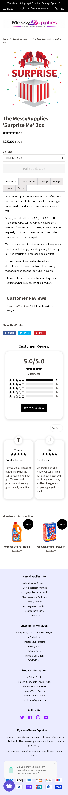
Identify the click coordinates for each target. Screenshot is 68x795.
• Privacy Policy (34, 646)
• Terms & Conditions (34, 655)
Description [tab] (10, 181)
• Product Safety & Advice (34, 700)
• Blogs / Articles (34, 601)
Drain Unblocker (20, 39)
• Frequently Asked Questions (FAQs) (34, 632)
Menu (10, 8)
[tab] (28, 181)
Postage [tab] (44, 181)
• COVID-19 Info (34, 660)
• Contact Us (34, 615)
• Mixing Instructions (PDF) (34, 686)
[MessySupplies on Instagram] (38, 718)
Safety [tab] (21, 188)
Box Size (7, 151)
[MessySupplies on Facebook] (30, 718)
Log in (22, 8)
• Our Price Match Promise (34, 587)
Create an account (40, 8)
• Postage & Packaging (34, 606)
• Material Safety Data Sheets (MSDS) (34, 681)
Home (5, 39)
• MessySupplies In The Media (34, 592)
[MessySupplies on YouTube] (46, 718)
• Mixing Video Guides (34, 691)
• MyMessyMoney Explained (34, 597)
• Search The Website (34, 610)
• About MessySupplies (34, 583)
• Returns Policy (34, 650)
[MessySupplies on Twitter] (22, 718)
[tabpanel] (34, 239)
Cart (62, 8)
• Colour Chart (34, 677)
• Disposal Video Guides (34, 695)
